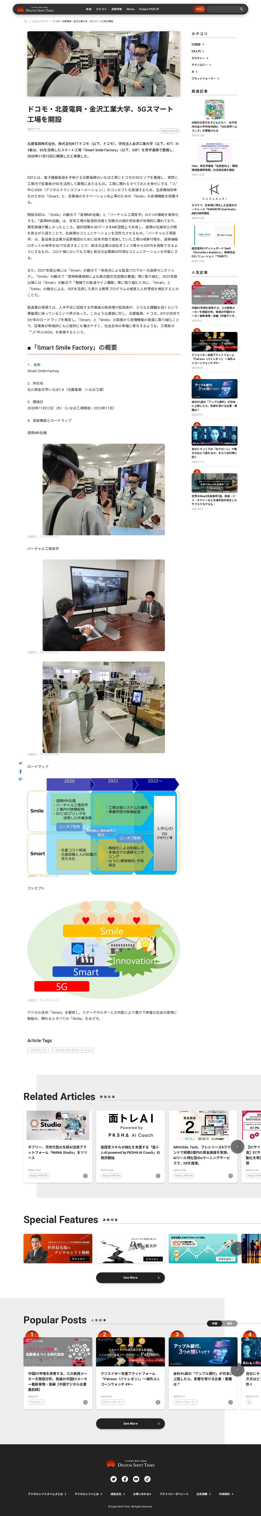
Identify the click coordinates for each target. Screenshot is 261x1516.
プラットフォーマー (204, 78)
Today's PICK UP (169, 131)
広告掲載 (202, 1494)
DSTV (199, 9)
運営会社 (116, 1494)
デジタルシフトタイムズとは (45, 1494)
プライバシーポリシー (173, 1494)
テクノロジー (200, 64)
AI (193, 71)
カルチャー (198, 58)
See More (130, 1277)
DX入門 (196, 51)
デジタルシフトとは (87, 1494)
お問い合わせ (141, 1494)
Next (237, 1147)
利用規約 (224, 1494)
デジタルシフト (39, 1050)
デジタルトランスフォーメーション (73, 1050)
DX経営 (196, 44)
